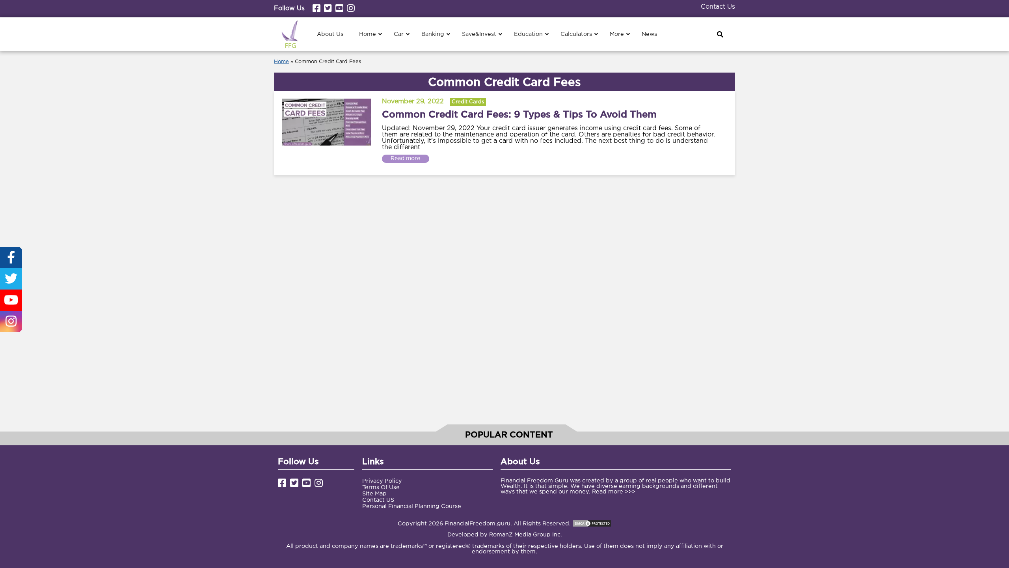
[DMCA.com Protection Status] (592, 523)
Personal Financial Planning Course (411, 506)
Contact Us (718, 7)
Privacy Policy (382, 481)
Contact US (378, 500)
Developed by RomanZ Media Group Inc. (504, 534)
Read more (405, 158)
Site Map (374, 493)
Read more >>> (613, 491)
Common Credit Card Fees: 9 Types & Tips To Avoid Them (519, 114)
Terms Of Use (381, 487)
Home (281, 62)
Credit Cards (468, 102)
